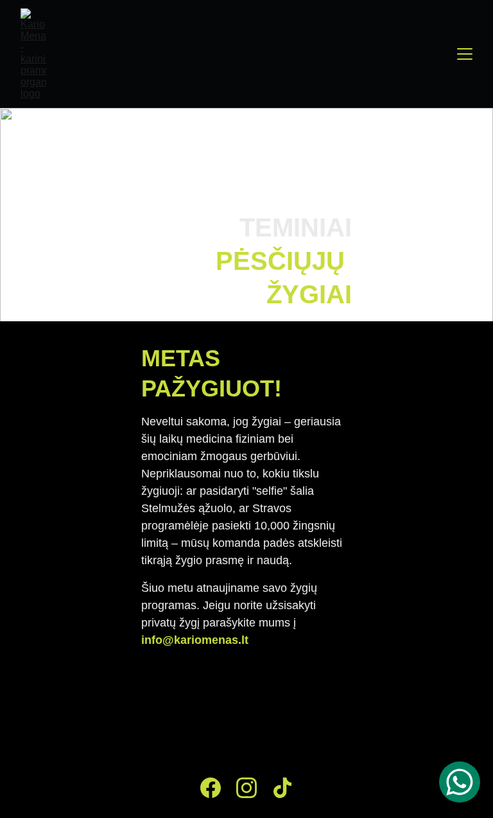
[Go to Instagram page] (246, 788)
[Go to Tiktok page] (282, 788)
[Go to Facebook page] (210, 788)
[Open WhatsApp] (459, 782)
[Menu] (464, 54)
